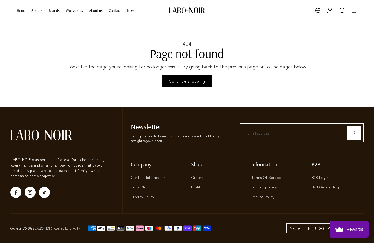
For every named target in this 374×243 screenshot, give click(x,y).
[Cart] (354, 10)
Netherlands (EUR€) (307, 228)
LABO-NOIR (43, 228)
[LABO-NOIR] (187, 10)
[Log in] (329, 10)
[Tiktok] (44, 192)
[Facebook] (15, 192)
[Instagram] (30, 192)
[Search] (341, 10)
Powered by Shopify (66, 228)
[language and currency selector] (317, 10)
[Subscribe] (354, 133)
